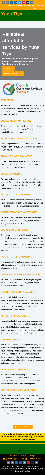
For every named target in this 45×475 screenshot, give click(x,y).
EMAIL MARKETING (11, 174)
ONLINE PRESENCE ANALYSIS (17, 292)
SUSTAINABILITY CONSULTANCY (19, 390)
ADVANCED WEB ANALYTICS (16, 156)
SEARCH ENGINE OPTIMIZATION (19, 138)
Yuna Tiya (11, 13)
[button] (22, 19)
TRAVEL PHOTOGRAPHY (14, 369)
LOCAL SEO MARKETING (14, 230)
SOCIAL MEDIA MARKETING (16, 121)
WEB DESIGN (8, 100)
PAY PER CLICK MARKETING (16, 194)
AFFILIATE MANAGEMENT (15, 315)
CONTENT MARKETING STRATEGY (20, 212)
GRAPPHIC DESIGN (11, 339)
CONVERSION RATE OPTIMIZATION (20, 274)
